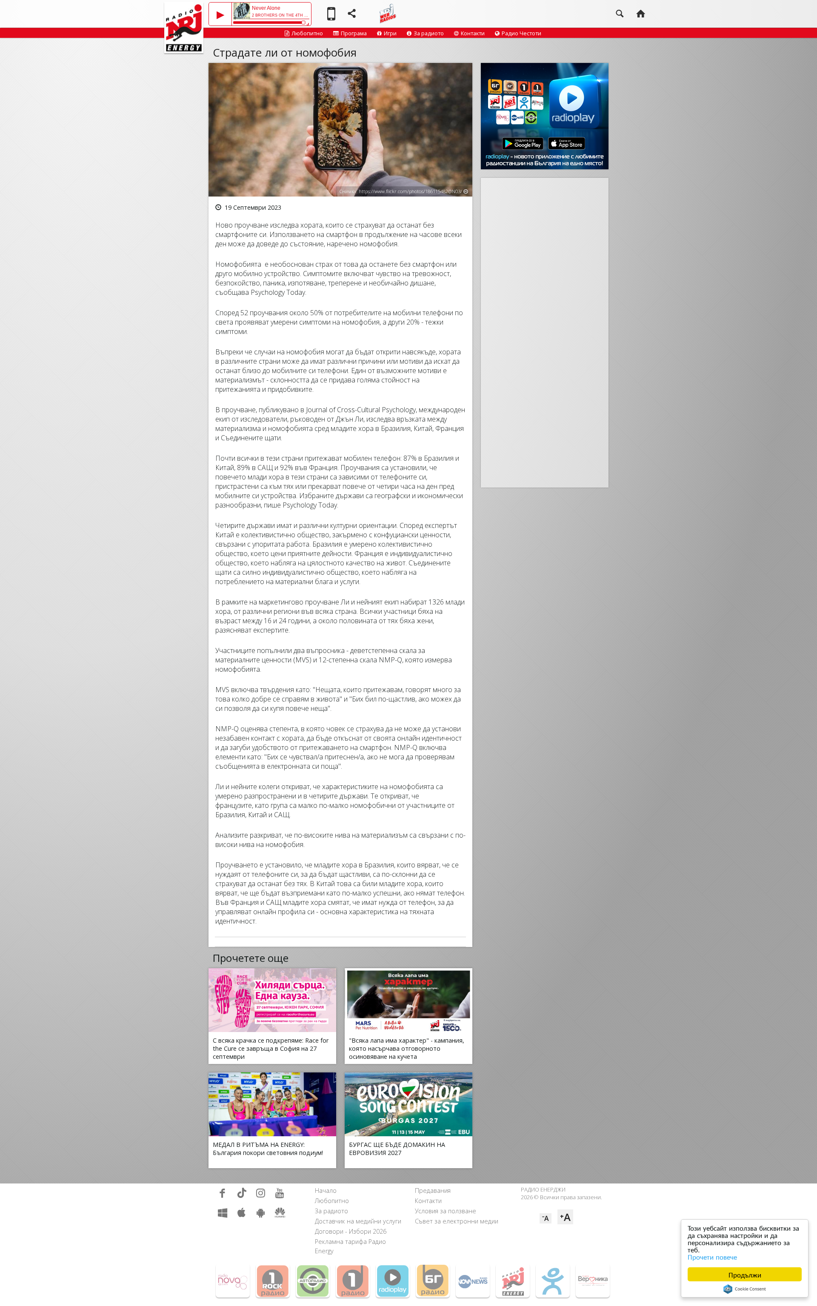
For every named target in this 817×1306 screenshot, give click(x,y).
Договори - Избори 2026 (350, 1231)
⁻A (545, 1218)
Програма (354, 33)
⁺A (565, 1217)
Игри (390, 33)
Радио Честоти (521, 33)
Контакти (473, 33)
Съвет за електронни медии (456, 1221)
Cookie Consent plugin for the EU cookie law (744, 1289)
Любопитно (307, 33)
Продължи (744, 1274)
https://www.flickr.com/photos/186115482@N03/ (410, 191)
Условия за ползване (445, 1211)
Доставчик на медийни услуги (358, 1221)
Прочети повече (712, 1256)
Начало (326, 1190)
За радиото (429, 33)
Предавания (433, 1190)
